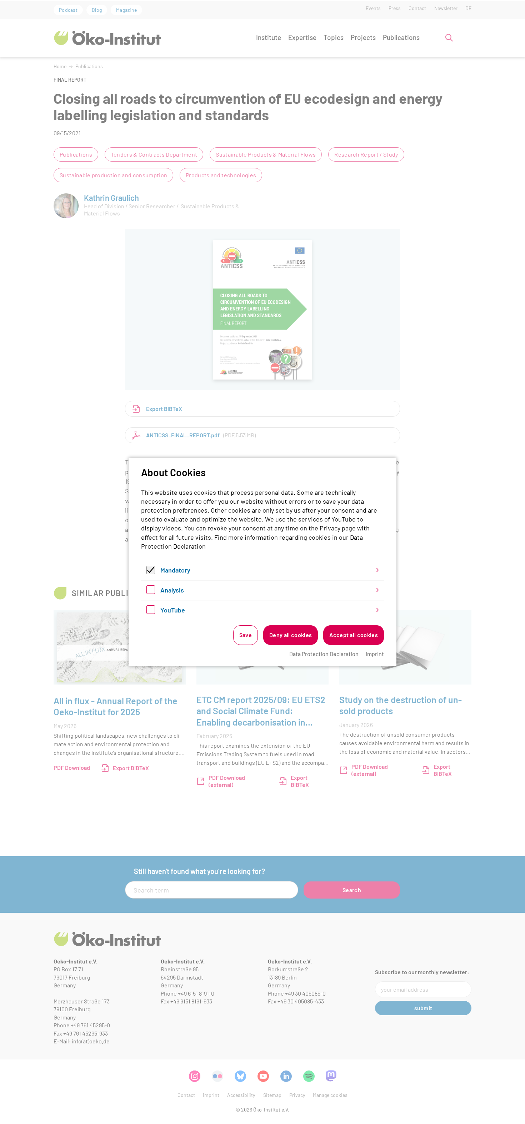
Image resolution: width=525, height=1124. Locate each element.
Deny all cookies (290, 634)
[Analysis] (150, 591)
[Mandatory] (150, 572)
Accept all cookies (353, 634)
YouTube (172, 610)
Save (245, 634)
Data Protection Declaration (324, 653)
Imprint (375, 653)
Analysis (172, 590)
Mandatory (175, 570)
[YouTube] (150, 611)
